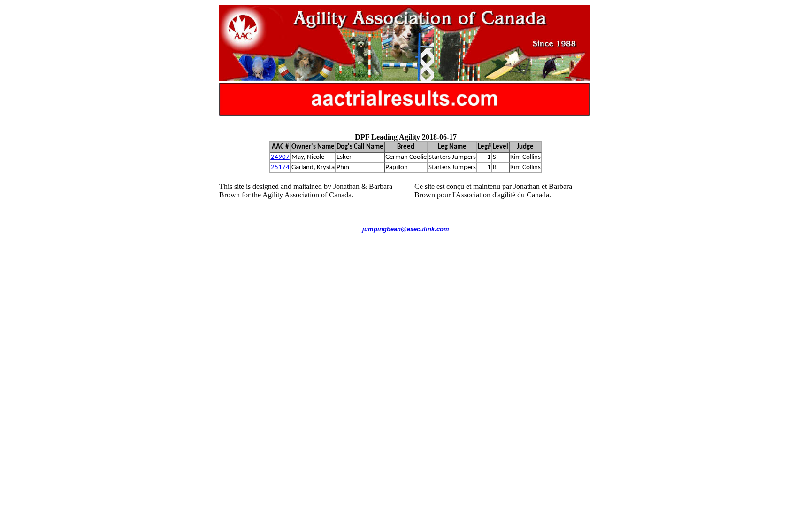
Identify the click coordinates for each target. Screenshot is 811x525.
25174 (280, 167)
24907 (280, 157)
